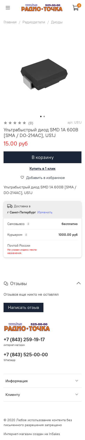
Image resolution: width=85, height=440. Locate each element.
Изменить (44, 212)
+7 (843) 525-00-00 (26, 354)
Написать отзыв (23, 307)
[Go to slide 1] (41, 116)
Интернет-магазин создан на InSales (32, 434)
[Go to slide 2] (44, 116)
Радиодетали (33, 22)
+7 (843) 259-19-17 (24, 339)
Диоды (57, 22)
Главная (10, 22)
